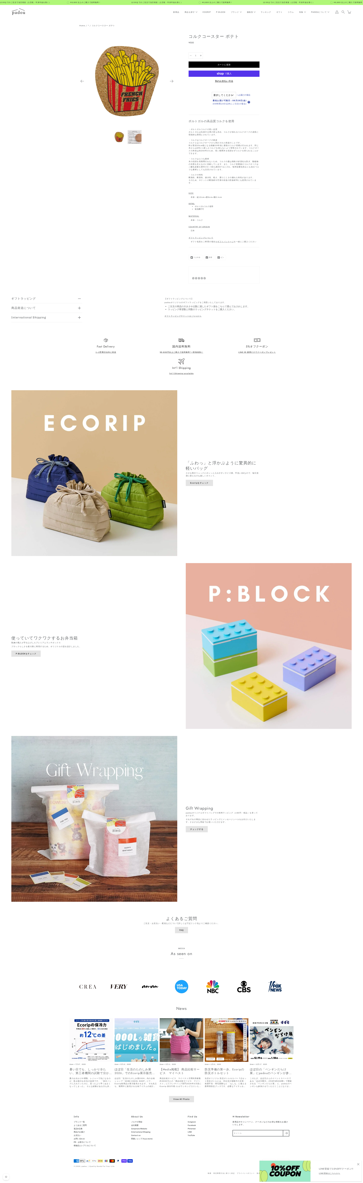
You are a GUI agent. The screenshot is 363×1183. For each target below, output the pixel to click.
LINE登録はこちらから (329, 1173)
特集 (301, 12)
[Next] (171, 81)
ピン (222, 257)
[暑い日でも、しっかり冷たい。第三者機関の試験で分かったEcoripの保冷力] (91, 1040)
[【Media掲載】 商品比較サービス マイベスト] (181, 1040)
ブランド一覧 (79, 1122)
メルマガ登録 (136, 1122)
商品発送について (23, 308)
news (220, 1059)
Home (82, 26)
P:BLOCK (221, 12)
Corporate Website (139, 1129)
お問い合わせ (79, 1139)
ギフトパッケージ (225, 242)
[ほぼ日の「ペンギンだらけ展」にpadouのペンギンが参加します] (272, 1040)
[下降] (191, 55)
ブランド (235, 12)
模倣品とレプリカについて (85, 1145)
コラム (291, 12)
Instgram (192, 1122)
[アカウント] (337, 12)
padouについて (319, 12)
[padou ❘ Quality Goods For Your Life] (18, 12)
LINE (190, 1132)
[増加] (201, 55)
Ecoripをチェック (199, 483)
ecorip (210, 1059)
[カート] (349, 12)
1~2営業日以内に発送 (106, 352)
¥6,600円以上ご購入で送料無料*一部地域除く (181, 352)
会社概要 (135, 1125)
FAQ (181, 930)
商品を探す (190, 12)
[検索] (343, 12)
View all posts (181, 1099)
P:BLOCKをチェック (26, 653)
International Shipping (28, 317)
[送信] (286, 1133)
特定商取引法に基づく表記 (224, 1173)
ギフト (279, 12)
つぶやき (197, 257)
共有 (210, 257)
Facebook (192, 1125)
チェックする (196, 829)
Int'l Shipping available (181, 373)
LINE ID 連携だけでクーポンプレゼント (257, 352)
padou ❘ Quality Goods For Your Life (98, 1166)
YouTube (191, 1135)
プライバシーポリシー (246, 1173)
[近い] (358, 1164)
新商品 (176, 12)
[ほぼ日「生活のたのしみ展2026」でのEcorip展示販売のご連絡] (136, 1040)
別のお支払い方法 (224, 81)
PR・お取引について (82, 1142)
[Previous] (82, 81)
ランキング (266, 12)
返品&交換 (78, 1129)
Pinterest (192, 1129)
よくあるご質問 (80, 1125)
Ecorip (207, 12)
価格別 (250, 12)
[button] (249, 102)
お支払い (77, 1135)
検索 (209, 1173)
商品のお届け (79, 1132)
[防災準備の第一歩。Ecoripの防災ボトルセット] (226, 1040)
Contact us (136, 1135)
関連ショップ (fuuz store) (142, 1139)
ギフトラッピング (23, 298)
